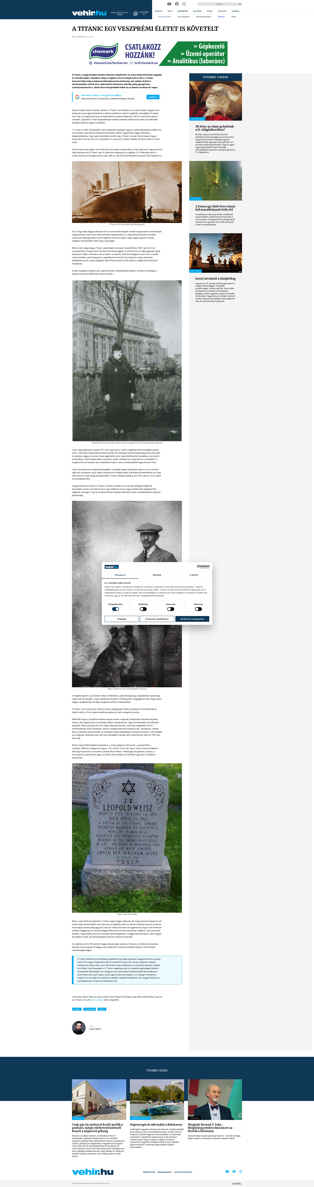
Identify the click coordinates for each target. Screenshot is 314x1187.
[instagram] (184, 4)
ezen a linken (97, 999)
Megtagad (122, 619)
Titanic (102, 1009)
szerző (91, 1026)
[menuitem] (159, 11)
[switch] (143, 609)
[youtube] (169, 4)
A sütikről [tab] (194, 575)
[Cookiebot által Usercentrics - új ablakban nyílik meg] (198, 567)
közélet (77, 1009)
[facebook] (177, 4)
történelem (89, 1009)
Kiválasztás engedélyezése (157, 619)
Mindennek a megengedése (192, 619)
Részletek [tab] (157, 575)
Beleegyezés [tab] (120, 575)
